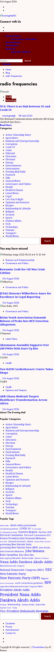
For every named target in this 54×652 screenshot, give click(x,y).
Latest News (12, 193)
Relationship (14, 604)
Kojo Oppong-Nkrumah (10, 558)
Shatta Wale (40, 604)
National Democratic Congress (12, 566)
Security (10, 214)
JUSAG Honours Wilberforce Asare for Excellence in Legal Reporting (25, 295)
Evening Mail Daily (15, 171)
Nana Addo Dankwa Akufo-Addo (26, 561)
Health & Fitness (14, 190)
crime (9, 150)
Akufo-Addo (4, 525)
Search (47, 241)
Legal (8, 196)
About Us (10, 48)
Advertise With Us (20, 52)
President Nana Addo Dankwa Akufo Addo (20, 597)
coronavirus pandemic (9, 529)
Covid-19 (10, 147)
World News (12, 45)
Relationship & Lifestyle (18, 208)
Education (11, 156)
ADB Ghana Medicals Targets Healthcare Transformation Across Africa (23, 400)
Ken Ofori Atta (26, 554)
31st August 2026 (10, 278)
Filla (8, 177)
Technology (11, 100)
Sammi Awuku (28, 604)
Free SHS (3, 541)
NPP (47, 582)
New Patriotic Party (13, 574)
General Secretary (17, 541)
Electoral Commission (11, 535)
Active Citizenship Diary (18, 134)
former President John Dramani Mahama (23, 538)
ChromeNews (38, 647)
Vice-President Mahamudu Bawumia (24, 611)
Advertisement (12, 629)
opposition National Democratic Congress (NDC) (21, 586)
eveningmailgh (9, 115)
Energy (9, 162)
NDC (48, 569)
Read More (6, 125)
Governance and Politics (24, 39)
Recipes (10, 205)
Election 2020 (45, 532)
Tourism (10, 230)
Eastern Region (28, 532)
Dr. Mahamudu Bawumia (8, 532)
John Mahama (34, 551)
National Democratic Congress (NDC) (22, 569)
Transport (11, 233)
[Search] (1, 57)
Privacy (9, 626)
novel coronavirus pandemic (29, 583)
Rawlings (3, 605)
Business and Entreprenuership (22, 140)
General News (13, 36)
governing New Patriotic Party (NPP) (19, 547)
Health (9, 97)
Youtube (6, 64)
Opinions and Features (17, 202)
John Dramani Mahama (12, 551)
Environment (13, 168)
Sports (9, 217)
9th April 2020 (25, 115)
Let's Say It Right (14, 199)
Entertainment (13, 42)
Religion (10, 211)
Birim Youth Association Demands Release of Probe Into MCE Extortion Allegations (24, 321)
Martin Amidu (27, 558)
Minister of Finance (42, 558)
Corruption (11, 144)
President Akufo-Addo (15, 590)
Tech (8, 223)
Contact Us (11, 633)
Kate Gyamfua (9, 554)
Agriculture (12, 137)
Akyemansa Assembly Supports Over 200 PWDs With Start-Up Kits (24, 346)
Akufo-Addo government (23, 525)
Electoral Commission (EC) (37, 535)
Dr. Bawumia (36, 529)
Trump (14, 608)
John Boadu (44, 547)
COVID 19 (25, 528)
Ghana (30, 541)
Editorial (10, 153)
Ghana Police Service (42, 541)
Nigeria (44, 578)
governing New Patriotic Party (16, 544)
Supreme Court (5, 608)
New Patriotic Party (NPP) (20, 578)
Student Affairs (13, 220)
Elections (10, 159)
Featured (10, 174)
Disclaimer (10, 623)
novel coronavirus (7, 583)
